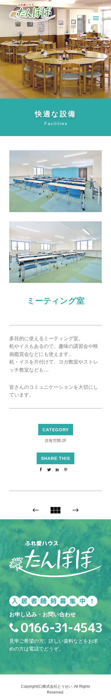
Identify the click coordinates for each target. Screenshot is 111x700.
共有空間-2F (56, 440)
